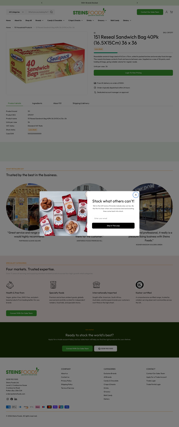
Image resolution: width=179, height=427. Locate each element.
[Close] (135, 194)
